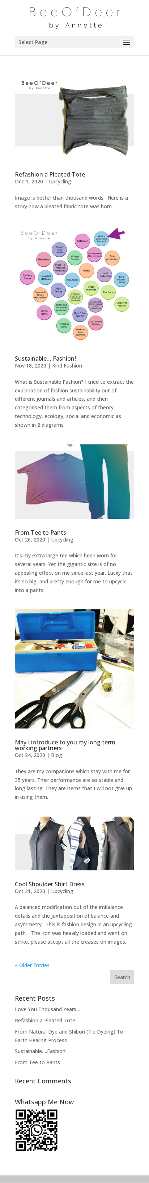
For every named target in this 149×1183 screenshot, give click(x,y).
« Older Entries (32, 965)
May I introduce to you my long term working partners (65, 745)
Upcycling (60, 181)
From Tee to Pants (40, 532)
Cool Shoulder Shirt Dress (50, 884)
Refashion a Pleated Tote (50, 174)
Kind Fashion (67, 365)
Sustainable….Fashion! (45, 358)
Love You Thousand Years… (47, 1009)
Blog (56, 755)
